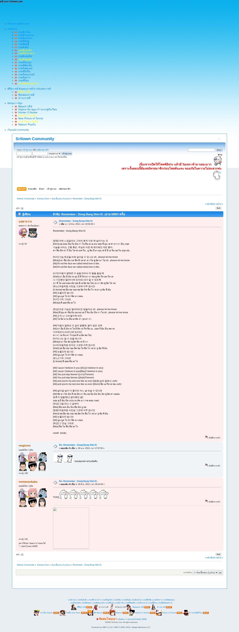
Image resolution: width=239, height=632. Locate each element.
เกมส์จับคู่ (23, 41)
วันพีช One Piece (73, 613)
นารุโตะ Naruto (46, 613)
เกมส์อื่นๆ (23, 80)
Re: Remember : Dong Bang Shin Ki (78, 445)
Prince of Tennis (169, 613)
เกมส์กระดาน (25, 35)
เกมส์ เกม (72, 600)
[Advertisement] (68, 11)
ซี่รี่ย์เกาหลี (81, 607)
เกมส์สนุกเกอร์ (26, 74)
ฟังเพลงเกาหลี (25, 94)
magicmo (25, 445)
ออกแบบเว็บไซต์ (134, 619)
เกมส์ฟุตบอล (24, 68)
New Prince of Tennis (30, 118)
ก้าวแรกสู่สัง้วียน (195, 613)
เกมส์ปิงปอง (24, 62)
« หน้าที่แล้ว (210, 204)
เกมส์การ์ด (23, 32)
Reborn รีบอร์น (26, 124)
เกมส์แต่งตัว (82, 600)
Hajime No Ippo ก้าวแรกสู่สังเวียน (37, 109)
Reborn (119, 613)
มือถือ (144, 619)
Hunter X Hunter (27, 112)
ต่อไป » (219, 204)
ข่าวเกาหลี (23, 97)
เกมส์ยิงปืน (23, 71)
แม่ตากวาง (25, 221)
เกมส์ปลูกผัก (107, 600)
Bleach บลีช (24, 106)
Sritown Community (35, 138)
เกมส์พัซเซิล (24, 65)
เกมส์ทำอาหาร (95, 600)
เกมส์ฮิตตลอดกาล (165, 603)
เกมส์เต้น (23, 47)
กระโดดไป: (187, 573)
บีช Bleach (98, 613)
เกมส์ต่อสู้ (23, 44)
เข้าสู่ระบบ (27, 150)
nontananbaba (28, 481)
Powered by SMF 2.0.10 (101, 627)
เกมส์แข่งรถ (24, 38)
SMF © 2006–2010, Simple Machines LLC (132, 627)
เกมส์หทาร (23, 77)
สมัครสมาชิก (43, 150)
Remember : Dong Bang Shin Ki (76, 221)
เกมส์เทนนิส (24, 56)
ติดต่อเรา (122, 619)
